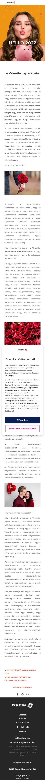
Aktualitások (22, 722)
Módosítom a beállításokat (22, 428)
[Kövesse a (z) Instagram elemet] (22, 694)
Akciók (22, 718)
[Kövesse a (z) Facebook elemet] (18, 694)
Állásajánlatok (22, 738)
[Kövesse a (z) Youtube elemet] (28, 694)
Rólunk (22, 731)
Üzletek (22, 715)
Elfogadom (22, 420)
